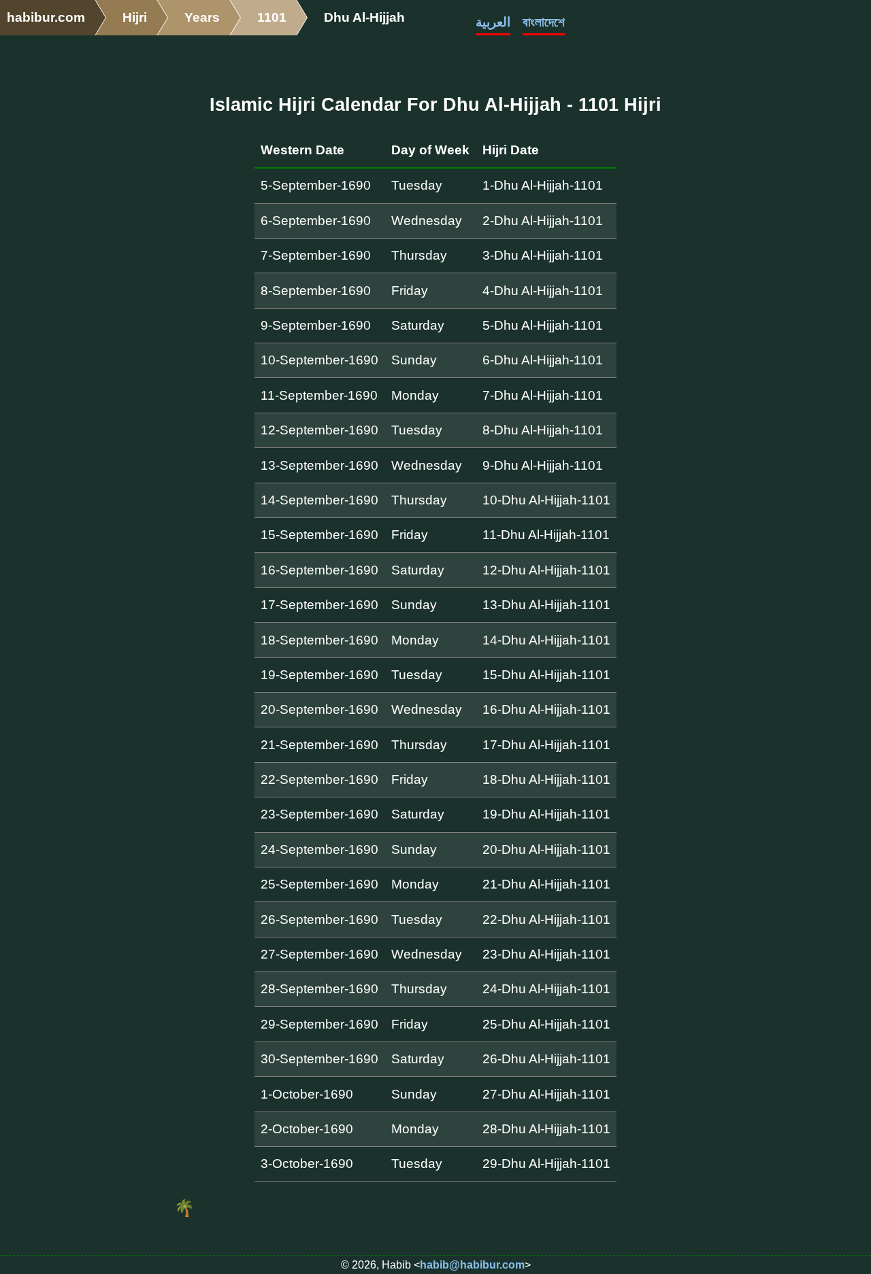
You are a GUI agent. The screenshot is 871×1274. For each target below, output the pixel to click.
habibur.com (46, 17)
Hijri (134, 17)
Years (202, 17)
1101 (271, 17)
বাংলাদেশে (544, 22)
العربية (493, 22)
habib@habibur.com (472, 1265)
